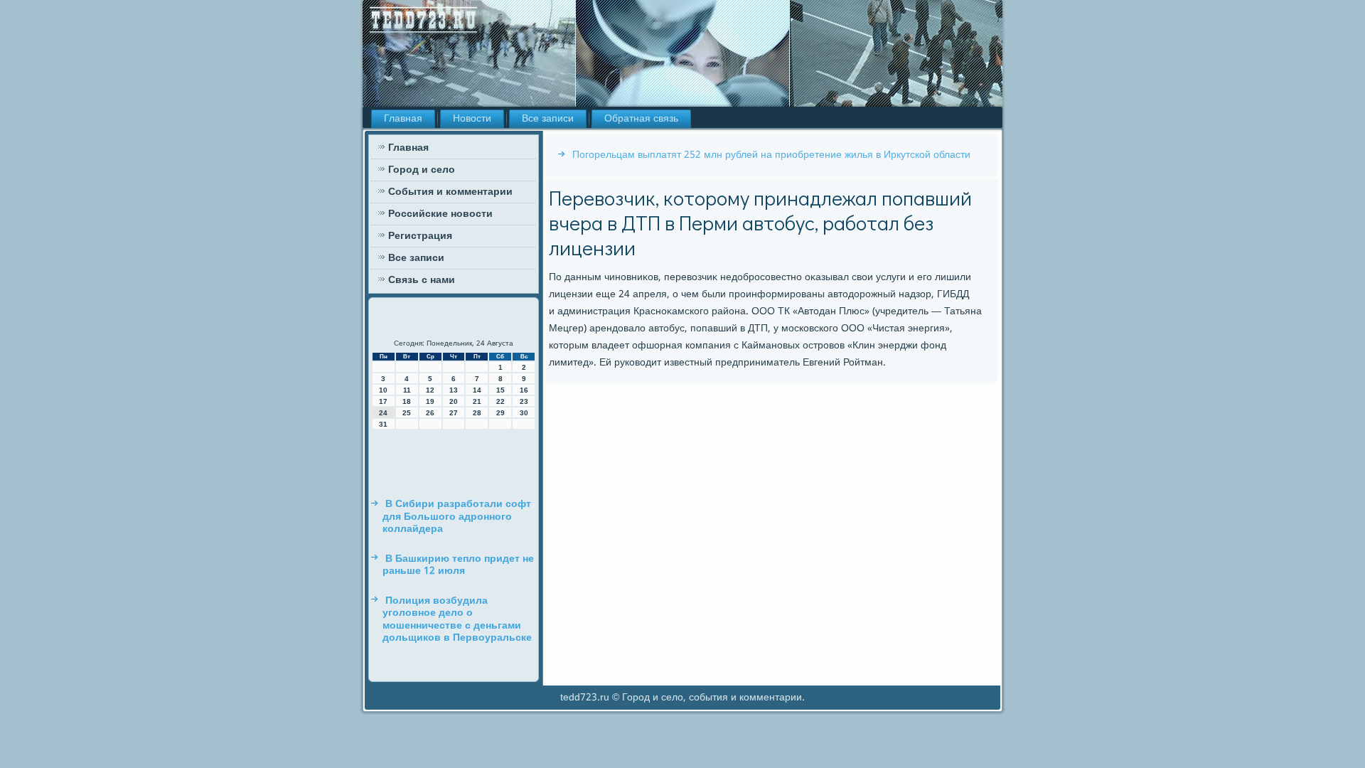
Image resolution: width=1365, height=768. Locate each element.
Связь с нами (421, 280)
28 (477, 413)
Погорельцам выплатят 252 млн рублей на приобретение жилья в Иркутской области (771, 155)
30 (524, 413)
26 (430, 413)
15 (500, 390)
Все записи (548, 118)
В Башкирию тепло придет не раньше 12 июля (458, 565)
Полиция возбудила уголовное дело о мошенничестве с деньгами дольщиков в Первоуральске (457, 619)
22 (500, 401)
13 (453, 390)
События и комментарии (450, 192)
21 (477, 401)
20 (453, 401)
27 (453, 413)
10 (383, 390)
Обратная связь (641, 118)
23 (524, 401)
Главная (403, 118)
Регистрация (420, 236)
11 (407, 390)
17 (383, 401)
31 (383, 424)
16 (524, 390)
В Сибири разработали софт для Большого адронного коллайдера (456, 517)
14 (477, 390)
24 (383, 413)
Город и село (421, 169)
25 (406, 413)
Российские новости (440, 214)
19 (430, 401)
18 (406, 401)
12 (430, 390)
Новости (472, 118)
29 (500, 413)
